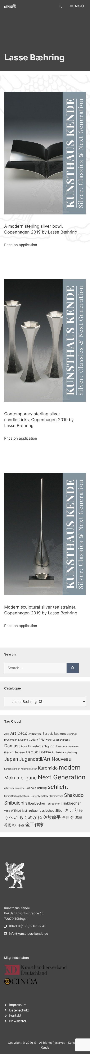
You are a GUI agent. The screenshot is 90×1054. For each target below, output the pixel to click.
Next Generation (61, 777)
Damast (12, 745)
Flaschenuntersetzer (67, 746)
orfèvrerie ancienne (14, 788)
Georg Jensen (14, 752)
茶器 (21, 825)
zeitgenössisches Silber (46, 811)
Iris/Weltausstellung (64, 752)
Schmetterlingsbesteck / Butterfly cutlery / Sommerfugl (33, 796)
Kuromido (48, 768)
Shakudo (74, 795)
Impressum (17, 1005)
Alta (6, 733)
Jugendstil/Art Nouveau (45, 759)
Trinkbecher (71, 803)
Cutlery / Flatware (40, 739)
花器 (78, 817)
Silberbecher (35, 803)
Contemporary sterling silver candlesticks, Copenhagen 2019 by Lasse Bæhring (39, 419)
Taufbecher (53, 803)
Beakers (60, 734)
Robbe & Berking (36, 787)
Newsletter (17, 1021)
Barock (47, 734)
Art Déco (18, 733)
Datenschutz (19, 1010)
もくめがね (30, 817)
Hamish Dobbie (38, 752)
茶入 (14, 825)
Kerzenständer (12, 768)
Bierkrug (72, 733)
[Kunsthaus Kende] (10, 6)
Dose (24, 746)
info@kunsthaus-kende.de (28, 934)
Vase (7, 810)
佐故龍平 (52, 817)
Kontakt (15, 1015)
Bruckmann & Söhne (16, 739)
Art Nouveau (34, 734)
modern (70, 767)
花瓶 (7, 825)
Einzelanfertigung (41, 746)
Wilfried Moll (19, 810)
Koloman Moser (29, 768)
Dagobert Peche (61, 740)
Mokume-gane (20, 777)
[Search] (73, 668)
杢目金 (68, 817)
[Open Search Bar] (60, 6)
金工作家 (34, 824)
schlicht (58, 786)
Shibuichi (14, 803)
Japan (11, 759)
